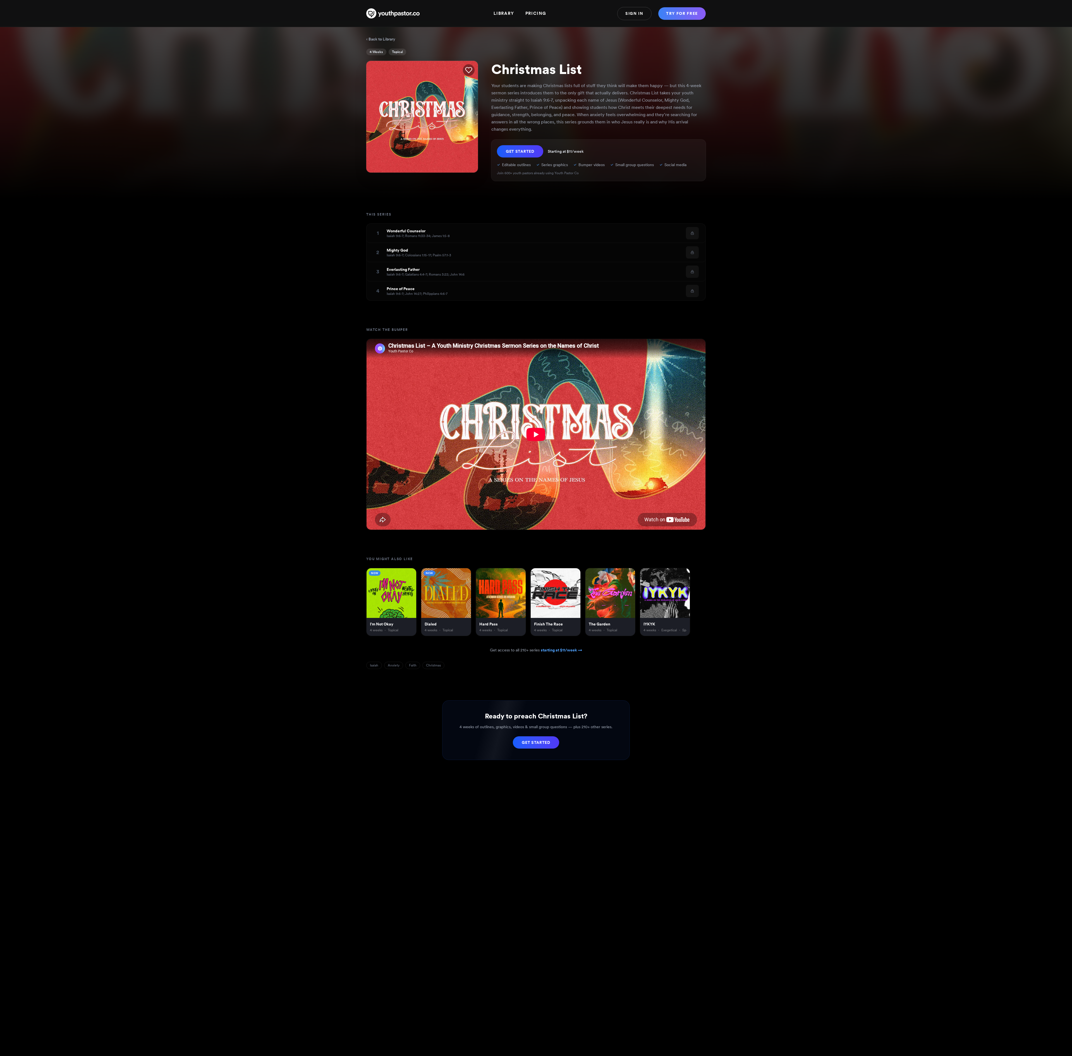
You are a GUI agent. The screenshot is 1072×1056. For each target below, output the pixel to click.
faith (413, 665)
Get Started (520, 151)
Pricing (536, 13)
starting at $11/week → (561, 650)
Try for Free (682, 13)
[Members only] (692, 233)
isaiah (374, 665)
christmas (433, 665)
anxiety (393, 665)
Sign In (634, 13)
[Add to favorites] (469, 70)
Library (504, 13)
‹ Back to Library (380, 39)
